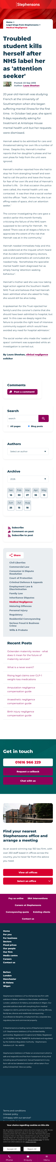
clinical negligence (37, 354)
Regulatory (16, 614)
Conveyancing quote (17, 912)
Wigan (6, 986)
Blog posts (37, 426)
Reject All (31, 1149)
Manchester (9, 979)
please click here (30, 1141)
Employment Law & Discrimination (21, 588)
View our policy (25, 1067)
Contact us (28, 919)
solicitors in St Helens (19, 1003)
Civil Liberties (17, 562)
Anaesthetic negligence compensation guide (21, 701)
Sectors (7, 941)
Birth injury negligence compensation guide (20, 713)
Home (9, 22)
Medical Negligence (16, 27)
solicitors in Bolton (10, 999)
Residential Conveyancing (24, 618)
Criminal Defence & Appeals (26, 582)
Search (13, 411)
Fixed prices (10, 945)
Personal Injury (18, 610)
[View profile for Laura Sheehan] (7, 84)
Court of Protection (20, 578)
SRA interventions (38, 898)
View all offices (28, 872)
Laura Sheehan (31, 85)
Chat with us (28, 780)
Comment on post (23, 531)
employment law (31, 1017)
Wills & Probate (18, 630)
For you (7, 934)
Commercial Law (19, 566)
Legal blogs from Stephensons (22, 25)
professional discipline (14, 1017)
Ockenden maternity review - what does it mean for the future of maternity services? (27, 655)
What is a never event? (20, 667)
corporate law (45, 1017)
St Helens (8, 982)
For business (10, 938)
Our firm (8, 952)
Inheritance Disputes (21, 597)
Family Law (16, 593)
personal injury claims (28, 1010)
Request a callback (28, 771)
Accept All (12, 1149)
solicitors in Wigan (39, 1003)
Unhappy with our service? (17, 1118)
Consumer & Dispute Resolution (21, 572)
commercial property (28, 1020)
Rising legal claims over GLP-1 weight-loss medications (24, 677)
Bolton (7, 972)
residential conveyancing (33, 1013)
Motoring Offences (20, 606)
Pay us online (15, 898)
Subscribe (18, 527)
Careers (7, 959)
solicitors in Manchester (28, 999)
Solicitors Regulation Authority (21, 1042)
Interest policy (10, 1114)
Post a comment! (24, 391)
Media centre (10, 955)
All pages (15, 426)
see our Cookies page (35, 1139)
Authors (14, 444)
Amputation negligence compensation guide (21, 689)
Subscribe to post (22, 535)
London (7, 975)
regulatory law (9, 1020)
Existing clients (41, 912)
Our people (9, 948)
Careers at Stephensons (28, 905)
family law (7, 1013)
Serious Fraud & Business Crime (24, 624)
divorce (15, 1013)
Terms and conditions (14, 1110)
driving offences (44, 1010)
